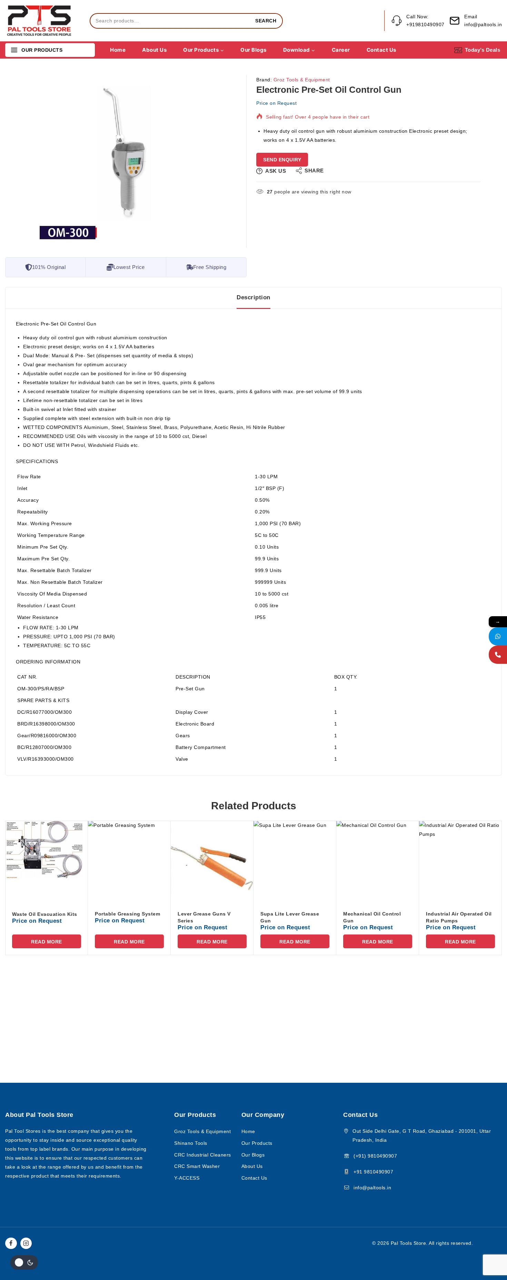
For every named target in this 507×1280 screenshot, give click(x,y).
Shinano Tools (190, 1143)
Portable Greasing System (127, 914)
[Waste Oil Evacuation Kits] (46, 862)
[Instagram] (26, 1243)
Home (118, 50)
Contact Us (381, 50)
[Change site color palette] (24, 1262)
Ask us (275, 171)
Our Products (256, 1143)
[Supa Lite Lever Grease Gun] (295, 862)
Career (341, 50)
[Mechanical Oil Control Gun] (377, 862)
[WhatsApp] (498, 636)
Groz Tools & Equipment (302, 79)
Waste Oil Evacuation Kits (44, 914)
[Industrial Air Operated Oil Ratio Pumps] (460, 862)
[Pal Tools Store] (39, 21)
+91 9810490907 (373, 1171)
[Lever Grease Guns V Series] (212, 862)
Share (314, 170)
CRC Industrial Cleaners (202, 1155)
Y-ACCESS (186, 1178)
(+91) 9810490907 (375, 1156)
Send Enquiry (282, 159)
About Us (154, 50)
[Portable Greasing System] (129, 862)
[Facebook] (11, 1243)
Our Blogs (253, 50)
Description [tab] (253, 297)
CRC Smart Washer (197, 1166)
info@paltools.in (372, 1187)
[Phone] (498, 655)
